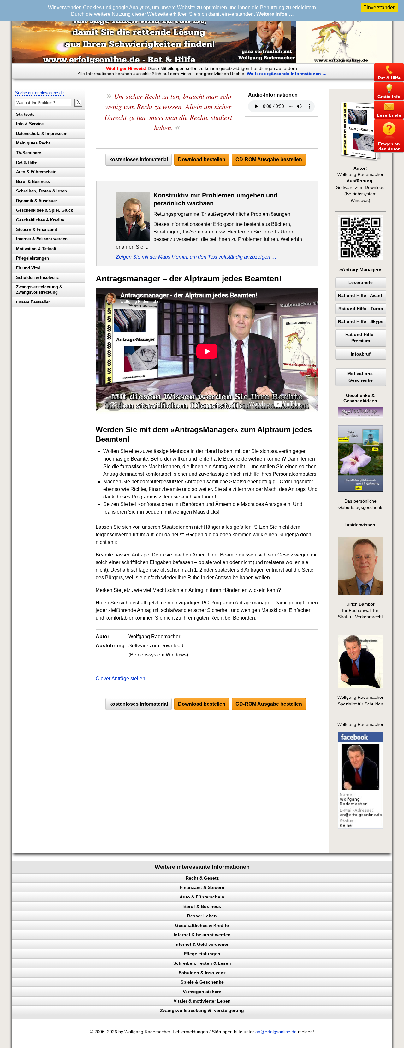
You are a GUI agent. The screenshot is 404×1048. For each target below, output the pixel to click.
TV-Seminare (28, 152)
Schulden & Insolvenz (37, 277)
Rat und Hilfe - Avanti (360, 295)
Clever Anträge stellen (120, 678)
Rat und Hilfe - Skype (360, 321)
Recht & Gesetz (202, 877)
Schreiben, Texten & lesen (41, 191)
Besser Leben (202, 915)
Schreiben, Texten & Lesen (202, 963)
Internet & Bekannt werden (42, 239)
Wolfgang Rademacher (360, 724)
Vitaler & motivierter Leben (202, 1001)
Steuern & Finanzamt (36, 229)
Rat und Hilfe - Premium (360, 337)
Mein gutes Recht (33, 143)
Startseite (25, 114)
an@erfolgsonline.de (276, 1031)
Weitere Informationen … (287, 73)
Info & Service (30, 123)
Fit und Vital (28, 268)
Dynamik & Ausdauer (36, 200)
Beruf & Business (33, 181)
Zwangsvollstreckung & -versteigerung (202, 1010)
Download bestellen (201, 159)
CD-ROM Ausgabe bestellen (268, 159)
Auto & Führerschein (36, 171)
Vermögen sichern (202, 991)
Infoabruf (361, 354)
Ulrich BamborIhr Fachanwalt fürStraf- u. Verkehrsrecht (360, 611)
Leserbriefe (360, 282)
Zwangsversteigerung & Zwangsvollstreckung (39, 290)
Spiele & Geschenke (202, 982)
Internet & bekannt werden (202, 934)
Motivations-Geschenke (360, 376)
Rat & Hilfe (26, 162)
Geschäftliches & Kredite (40, 220)
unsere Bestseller (33, 302)
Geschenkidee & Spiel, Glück (44, 210)
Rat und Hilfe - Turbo (360, 308)
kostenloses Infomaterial (138, 159)
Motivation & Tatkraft (36, 248)
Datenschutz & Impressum (42, 133)
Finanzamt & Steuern (202, 887)
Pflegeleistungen (32, 258)
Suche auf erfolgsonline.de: (40, 93)
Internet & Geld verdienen (202, 944)
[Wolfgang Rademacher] (360, 827)
